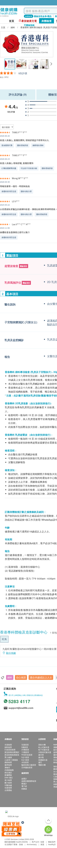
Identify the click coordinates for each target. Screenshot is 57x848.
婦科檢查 (8, 747)
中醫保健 (8, 785)
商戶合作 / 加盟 (38, 841)
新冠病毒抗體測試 (12, 752)
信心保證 (21, 677)
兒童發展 (8, 787)
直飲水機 (42, 744)
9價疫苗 (24, 747)
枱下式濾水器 (43, 749)
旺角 (4, 639)
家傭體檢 (8, 775)
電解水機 (42, 764)
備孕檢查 (8, 764)
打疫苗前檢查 (10, 749)
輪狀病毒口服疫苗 (28, 764)
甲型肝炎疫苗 (26, 754)
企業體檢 (8, 790)
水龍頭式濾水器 (44, 752)
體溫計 (24, 783)
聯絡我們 (51, 841)
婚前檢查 (8, 762)
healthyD (52, 844)
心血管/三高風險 (11, 760)
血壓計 (24, 778)
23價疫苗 (25, 749)
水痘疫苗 (25, 762)
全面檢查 (8, 744)
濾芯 (40, 762)
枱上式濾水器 (43, 747)
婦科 (9, 677)
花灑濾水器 (42, 760)
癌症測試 (8, 772)
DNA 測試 (9, 777)
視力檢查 (8, 780)
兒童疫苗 (25, 744)
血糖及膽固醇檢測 (28, 781)
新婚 (21, 844)
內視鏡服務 (9, 770)
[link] (12, 815)
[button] (51, 64)
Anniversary (32, 844)
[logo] (9, 16)
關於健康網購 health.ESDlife (16, 841)
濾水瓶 (41, 757)
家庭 (42, 844)
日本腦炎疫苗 (26, 767)
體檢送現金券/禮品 (43, 16)
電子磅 (24, 786)
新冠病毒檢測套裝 (12, 754)
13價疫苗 (25, 752)
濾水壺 (41, 754)
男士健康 (8, 757)
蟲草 (55, 752)
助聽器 (24, 788)
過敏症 (7, 767)
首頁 (11, 21)
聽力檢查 (8, 782)
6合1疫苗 (25, 760)
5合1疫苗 (25, 757)
